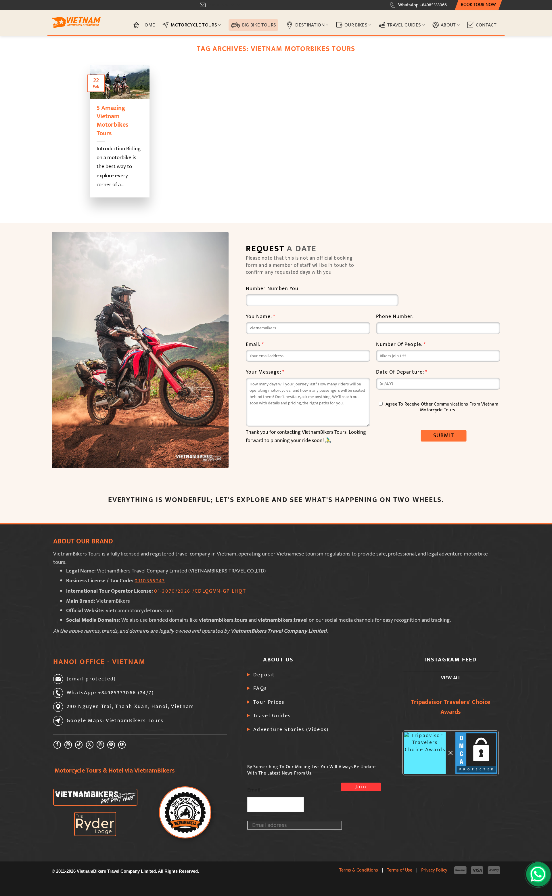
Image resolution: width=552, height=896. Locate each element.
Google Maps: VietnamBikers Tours (115, 720)
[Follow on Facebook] (57, 745)
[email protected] (225, 5)
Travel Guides (404, 25)
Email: (255, 344)
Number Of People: (401, 344)
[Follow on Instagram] (68, 745)
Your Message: (265, 372)
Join (361, 787)
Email (253, 789)
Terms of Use (399, 870)
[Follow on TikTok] (79, 745)
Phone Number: (395, 316)
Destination (310, 25)
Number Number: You (272, 289)
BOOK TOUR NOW (478, 5)
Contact (486, 25)
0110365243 (150, 581)
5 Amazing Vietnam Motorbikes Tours (113, 120)
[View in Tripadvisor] (425, 753)
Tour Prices (269, 702)
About (448, 25)
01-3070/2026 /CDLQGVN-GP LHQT (200, 591)
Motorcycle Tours (194, 25)
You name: (260, 316)
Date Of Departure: (402, 372)
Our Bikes (355, 25)
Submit (443, 435)
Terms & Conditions (358, 870)
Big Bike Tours (259, 25)
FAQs (260, 688)
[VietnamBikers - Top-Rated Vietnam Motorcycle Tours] (76, 23)
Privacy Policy (434, 870)
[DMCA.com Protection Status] (476, 753)
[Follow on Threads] (100, 745)
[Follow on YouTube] (122, 745)
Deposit (264, 675)
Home (148, 25)
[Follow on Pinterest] (111, 745)
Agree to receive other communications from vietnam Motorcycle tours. (442, 407)
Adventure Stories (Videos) (291, 729)
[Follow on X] (89, 745)
